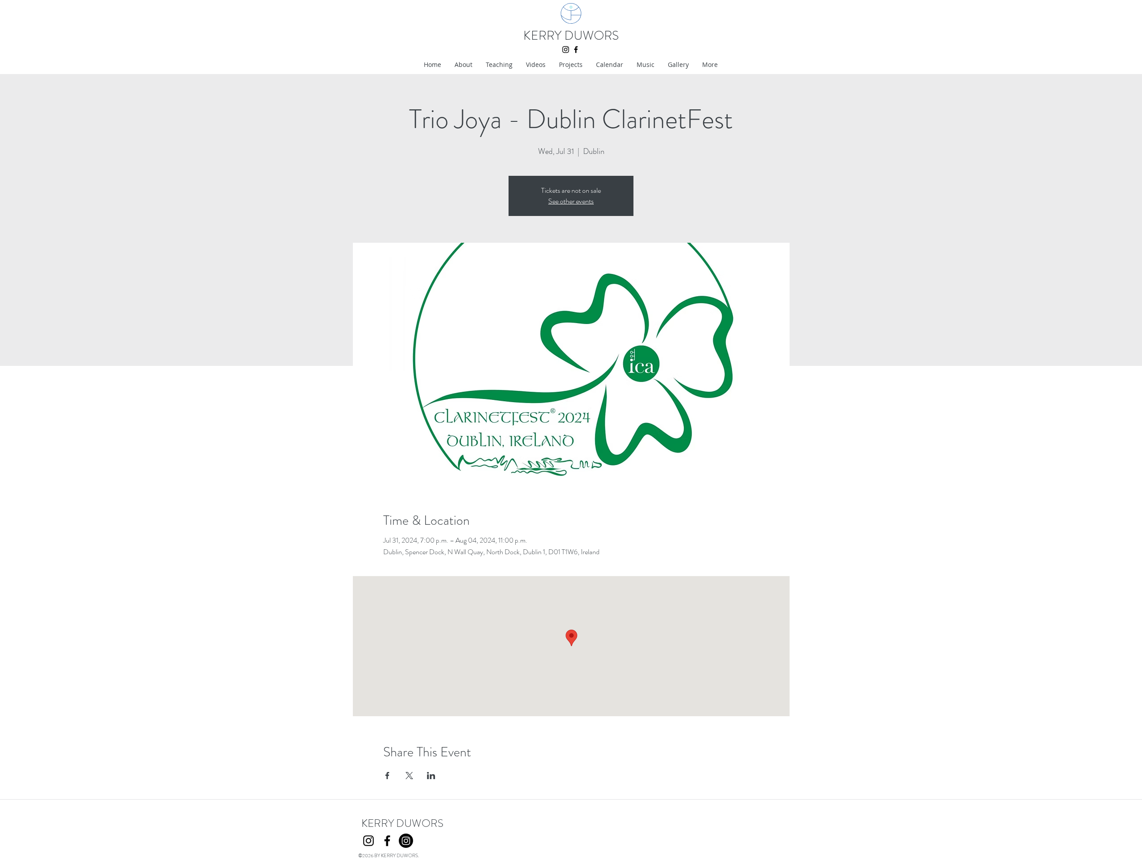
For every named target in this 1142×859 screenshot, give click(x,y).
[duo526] (406, 841)
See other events (571, 201)
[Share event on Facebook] (387, 775)
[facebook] (575, 49)
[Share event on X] (409, 775)
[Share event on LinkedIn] (431, 775)
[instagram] (565, 49)
